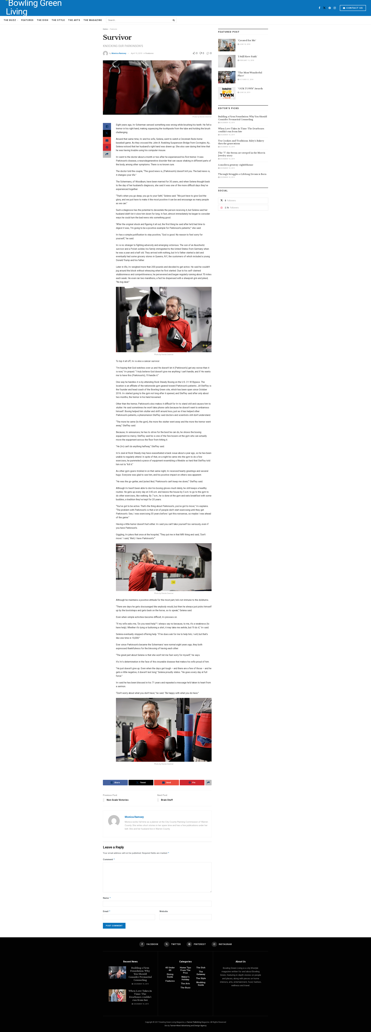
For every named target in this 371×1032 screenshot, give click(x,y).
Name (107, 898)
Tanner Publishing (194, 1022)
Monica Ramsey (119, 53)
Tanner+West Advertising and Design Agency (188, 1026)
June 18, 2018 (244, 44)
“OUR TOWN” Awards (250, 88)
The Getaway (201, 973)
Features (27, 20)
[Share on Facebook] (107, 126)
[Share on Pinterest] (107, 147)
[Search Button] (174, 20)
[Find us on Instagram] (335, 8)
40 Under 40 (170, 969)
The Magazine (92, 20)
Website (163, 911)
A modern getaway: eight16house (235, 165)
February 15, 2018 (246, 60)
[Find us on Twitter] (324, 8)
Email (106, 911)
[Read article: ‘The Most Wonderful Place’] (226, 77)
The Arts (74, 20)
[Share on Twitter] (107, 133)
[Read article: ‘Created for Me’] (226, 45)
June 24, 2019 (244, 92)
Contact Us (354, 8)
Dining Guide (170, 975)
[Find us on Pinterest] (330, 8)
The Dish (42, 20)
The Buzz (10, 20)
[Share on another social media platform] (107, 154)
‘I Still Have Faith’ (247, 56)
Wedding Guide (200, 983)
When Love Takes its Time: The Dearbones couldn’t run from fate (241, 130)
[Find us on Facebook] (319, 8)
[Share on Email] (107, 140)
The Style (58, 20)
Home (105, 29)
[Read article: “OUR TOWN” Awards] (226, 93)
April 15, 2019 (136, 53)
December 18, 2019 (227, 123)
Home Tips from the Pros (185, 970)
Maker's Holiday (185, 978)
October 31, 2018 (246, 79)
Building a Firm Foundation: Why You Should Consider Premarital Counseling (242, 118)
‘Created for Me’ (247, 40)
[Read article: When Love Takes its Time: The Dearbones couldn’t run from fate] (117, 995)
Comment (109, 859)
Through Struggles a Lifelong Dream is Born (242, 174)
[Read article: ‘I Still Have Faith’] (226, 61)
